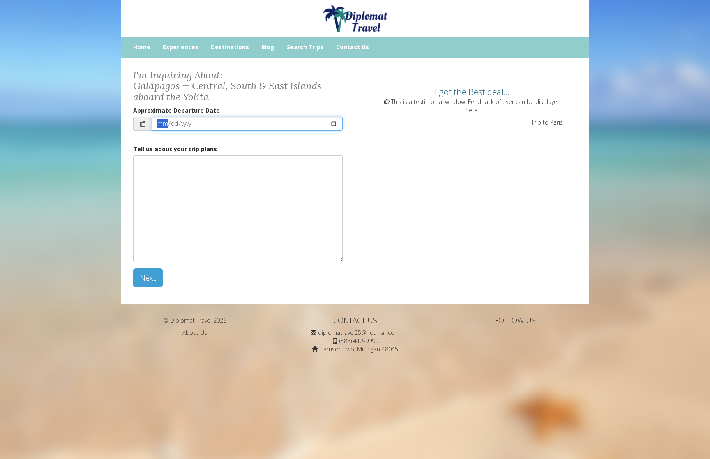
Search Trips (305, 47)
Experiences (180, 47)
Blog (267, 47)
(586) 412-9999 (358, 341)
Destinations (230, 47)
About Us (194, 333)
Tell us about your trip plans (175, 149)
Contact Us (352, 47)
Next (148, 278)
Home (141, 47)
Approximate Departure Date (176, 110)
